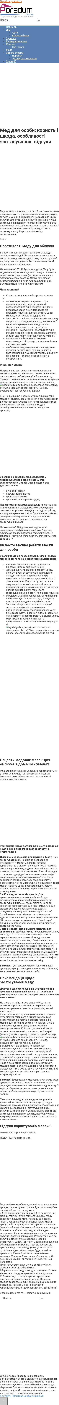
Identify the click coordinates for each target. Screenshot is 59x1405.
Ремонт (10, 44)
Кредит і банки (20, 35)
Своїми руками (14, 52)
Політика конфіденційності (28, 1396)
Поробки (17, 55)
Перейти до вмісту (11, 1)
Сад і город (18, 47)
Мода (9, 49)
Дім (8, 29)
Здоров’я (11, 38)
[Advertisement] (29, 94)
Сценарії (11, 61)
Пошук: (4, 20)
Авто (15, 32)
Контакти (5, 1396)
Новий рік (11, 27)
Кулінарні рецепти (16, 41)
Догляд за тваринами (24, 58)
